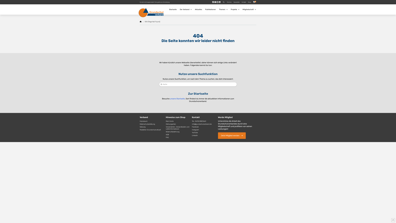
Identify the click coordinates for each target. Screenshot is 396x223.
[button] (224, 2)
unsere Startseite (177, 99)
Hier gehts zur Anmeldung (162, 2)
